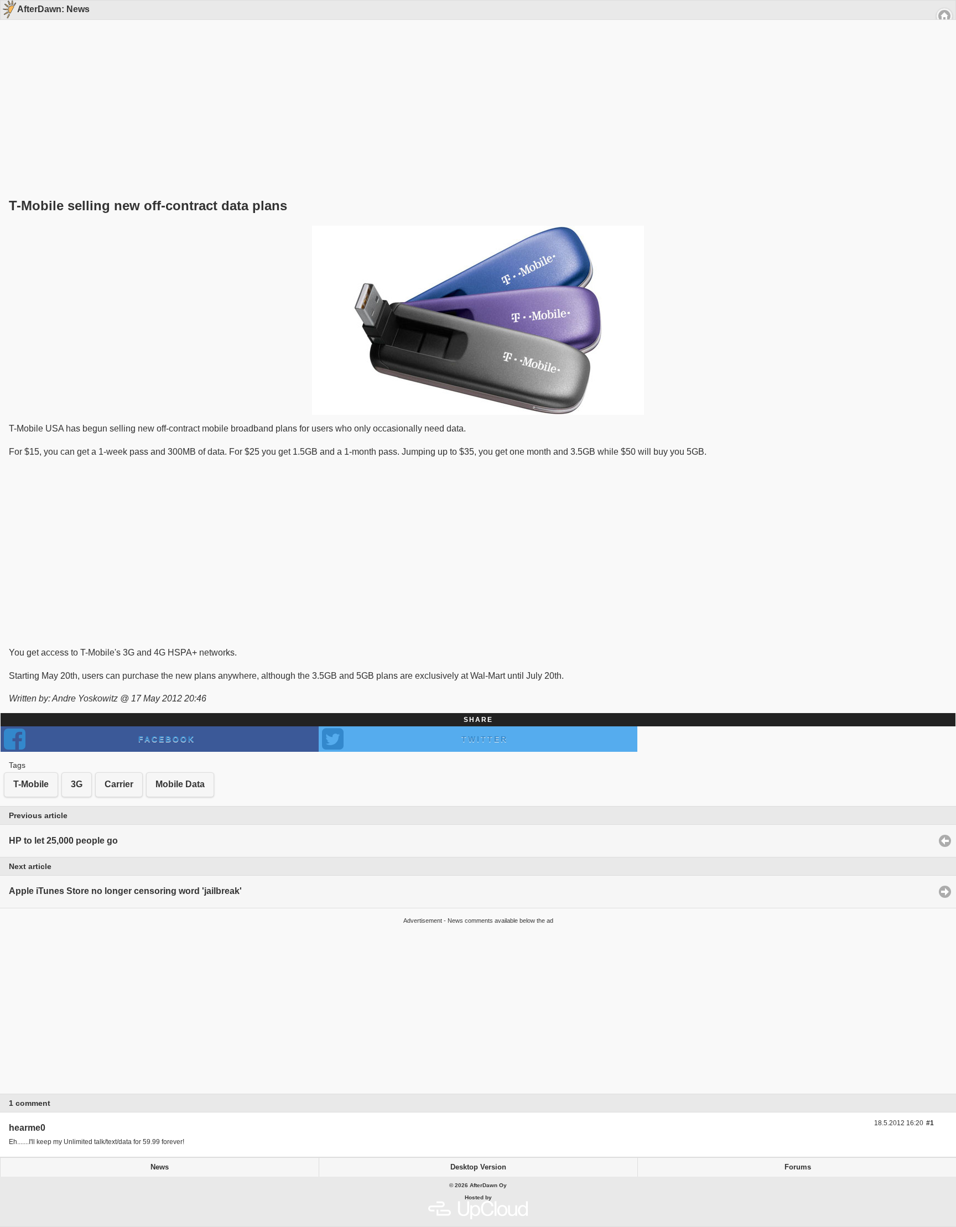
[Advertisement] (474, 89)
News (159, 1167)
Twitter (484, 739)
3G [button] (76, 784)
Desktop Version (478, 1167)
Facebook (166, 739)
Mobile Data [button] (180, 784)
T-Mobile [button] (31, 784)
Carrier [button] (119, 784)
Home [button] (944, 16)
